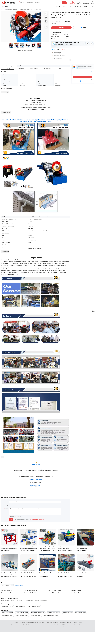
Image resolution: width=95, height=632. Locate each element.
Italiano (41, 624)
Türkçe (73, 624)
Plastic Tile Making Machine (21, 606)
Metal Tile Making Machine (34, 606)
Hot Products (16, 622)
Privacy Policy (66, 626)
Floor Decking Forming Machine (77, 590)
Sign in (92, 3)
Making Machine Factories (7, 612)
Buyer (64, 6)
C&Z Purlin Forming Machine (53, 588)
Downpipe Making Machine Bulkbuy (51, 615)
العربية (54, 624)
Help (71, 6)
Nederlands (50, 624)
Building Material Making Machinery (26, 9)
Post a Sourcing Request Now (37, 519)
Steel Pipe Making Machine (7, 615)
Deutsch (45, 624)
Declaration (61, 626)
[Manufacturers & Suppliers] (8, 2)
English (17, 624)
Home (2, 9)
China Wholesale (42, 622)
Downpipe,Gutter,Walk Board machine (8, 592)
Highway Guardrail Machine (76, 592)
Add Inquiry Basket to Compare (25, 50)
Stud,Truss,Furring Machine (6, 590)
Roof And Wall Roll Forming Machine (8, 588)
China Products (22, 622)
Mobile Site (75, 622)
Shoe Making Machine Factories (53, 612)
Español (21, 624)
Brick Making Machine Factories (22, 612)
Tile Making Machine (37, 9)
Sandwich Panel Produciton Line (30, 590)
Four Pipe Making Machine (80, 612)
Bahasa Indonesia (83, 624)
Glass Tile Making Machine (7, 606)
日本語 (61, 624)
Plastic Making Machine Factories (37, 612)
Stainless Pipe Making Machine (22, 615)
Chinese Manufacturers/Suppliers (32, 622)
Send (11, 519)
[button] (66, 68)
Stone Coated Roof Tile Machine (30, 592)
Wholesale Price (49, 622)
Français (30, 624)
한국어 (58, 624)
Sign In (53, 60)
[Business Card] (91, 71)
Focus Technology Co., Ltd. (39, 626)
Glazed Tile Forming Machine (30, 588)
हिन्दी (65, 624)
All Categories (6, 6)
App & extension (78, 6)
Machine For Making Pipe (68, 612)
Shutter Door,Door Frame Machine (54, 590)
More (2, 618)
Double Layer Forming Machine (77, 588)
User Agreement (55, 626)
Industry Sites (55, 622)
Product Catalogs (19, 585)
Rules (93, 6)
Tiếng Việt (77, 624)
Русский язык (36, 624)
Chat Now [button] (84, 27)
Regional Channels (63, 622)
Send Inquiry (61, 27)
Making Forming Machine (36, 615)
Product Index (69, 622)
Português (26, 624)
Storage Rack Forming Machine (54, 592)
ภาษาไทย (68, 624)
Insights (80, 622)
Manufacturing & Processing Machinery (12, 9)
